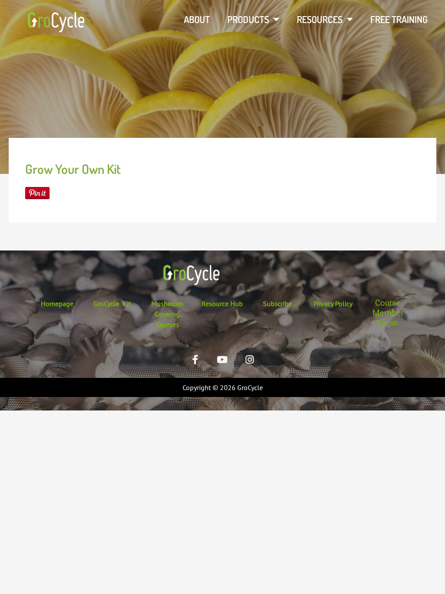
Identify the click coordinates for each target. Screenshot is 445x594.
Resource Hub (222, 303)
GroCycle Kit (112, 303)
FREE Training (399, 19)
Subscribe (277, 303)
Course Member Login (387, 313)
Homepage (57, 303)
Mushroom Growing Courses (167, 314)
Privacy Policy (332, 303)
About (197, 19)
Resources (319, 19)
